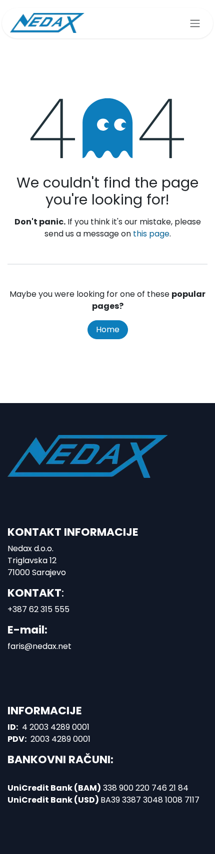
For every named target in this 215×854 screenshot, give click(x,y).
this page (151, 233)
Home (108, 329)
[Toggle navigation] (195, 23)
